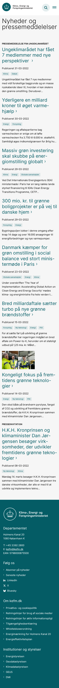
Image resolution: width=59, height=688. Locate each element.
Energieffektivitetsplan (19, 639)
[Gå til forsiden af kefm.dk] (19, 8)
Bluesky (11, 590)
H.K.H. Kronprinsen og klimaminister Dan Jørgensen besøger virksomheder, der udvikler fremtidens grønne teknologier (29, 444)
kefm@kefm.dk (14, 549)
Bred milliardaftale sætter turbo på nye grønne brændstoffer (29, 309)
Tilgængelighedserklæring (21, 623)
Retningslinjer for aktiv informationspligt (29, 618)
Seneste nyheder (16, 575)
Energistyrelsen (15, 656)
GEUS (9, 672)
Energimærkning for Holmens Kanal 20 (28, 634)
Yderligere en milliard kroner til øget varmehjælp (25, 105)
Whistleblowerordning (19, 628)
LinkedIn (12, 580)
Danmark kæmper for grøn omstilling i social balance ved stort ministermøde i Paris (28, 256)
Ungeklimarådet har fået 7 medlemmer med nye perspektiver (28, 55)
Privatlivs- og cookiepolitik (21, 608)
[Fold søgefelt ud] (46, 8)
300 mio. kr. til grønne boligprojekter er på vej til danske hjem (29, 206)
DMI (8, 677)
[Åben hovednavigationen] (55, 7)
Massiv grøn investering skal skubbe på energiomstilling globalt (27, 156)
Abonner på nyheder (18, 569)
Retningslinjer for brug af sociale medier (29, 613)
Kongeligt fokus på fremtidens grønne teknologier (28, 380)
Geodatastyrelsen (16, 661)
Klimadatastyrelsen (17, 666)
